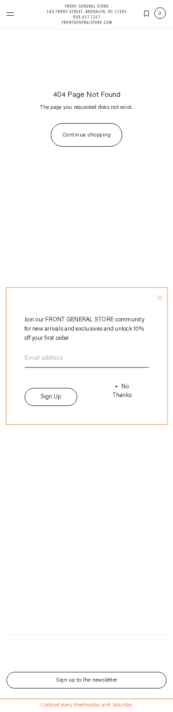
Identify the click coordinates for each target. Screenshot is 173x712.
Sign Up (51, 397)
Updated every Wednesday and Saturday (86, 705)
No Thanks (122, 391)
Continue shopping (86, 135)
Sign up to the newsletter (86, 680)
